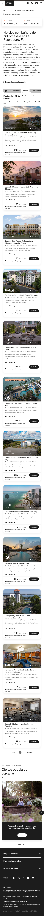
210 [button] (16, 578)
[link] (12, 137)
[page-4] (23, 844)
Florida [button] (19, 10)
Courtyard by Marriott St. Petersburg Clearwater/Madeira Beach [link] (19, 242)
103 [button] (16, 310)
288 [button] (16, 366)
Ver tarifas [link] (34, 150)
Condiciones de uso (9, 899)
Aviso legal (21, 904)
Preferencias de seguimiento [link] (11, 896)
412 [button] (16, 526)
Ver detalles (9, 145)
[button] (12, 22)
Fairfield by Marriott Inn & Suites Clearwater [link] (21, 295)
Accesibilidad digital (33, 904)
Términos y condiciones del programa (14, 901)
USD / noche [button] (22, 150)
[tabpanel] (22, 22)
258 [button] (16, 420)
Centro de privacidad (9, 904)
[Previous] (7, 117)
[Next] (37, 117)
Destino (9, 21)
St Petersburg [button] (28, 10)
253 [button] (16, 474)
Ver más (4, 778)
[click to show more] (41, 812)
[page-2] (20, 844)
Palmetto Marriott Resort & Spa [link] (17, 564)
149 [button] (16, 741)
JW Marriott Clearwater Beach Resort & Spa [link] (21, 512)
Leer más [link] (22, 835)
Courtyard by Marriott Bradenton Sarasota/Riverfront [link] (17, 617)
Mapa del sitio (7, 906)
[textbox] (11, 23)
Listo (28, 21)
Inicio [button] (5, 10)
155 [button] (16, 258)
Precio (25, 91)
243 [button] (16, 150)
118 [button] (16, 687)
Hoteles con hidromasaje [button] (11, 14)
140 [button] (16, 633)
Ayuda (16, 906)
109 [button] (16, 204)
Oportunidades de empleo (30, 896)
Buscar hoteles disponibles (15, 82)
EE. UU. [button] (11, 10)
